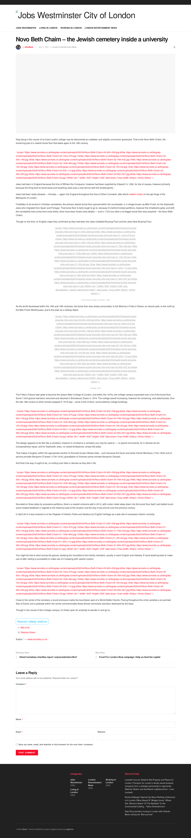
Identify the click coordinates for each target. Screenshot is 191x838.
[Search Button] (174, 27)
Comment (21, 684)
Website (101, 731)
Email (19, 731)
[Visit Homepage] (75, 14)
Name (19, 719)
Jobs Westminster (26, 27)
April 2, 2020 (43, 47)
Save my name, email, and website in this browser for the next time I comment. (56, 744)
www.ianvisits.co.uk (38, 639)
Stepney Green (28, 632)
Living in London (48, 27)
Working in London (71, 27)
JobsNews (28, 47)
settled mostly (136, 194)
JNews (24, 829)
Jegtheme (69, 829)
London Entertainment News (101, 27)
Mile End (25, 627)
